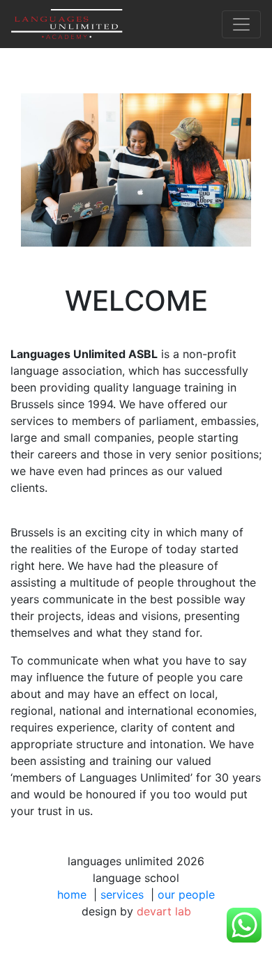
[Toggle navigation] (241, 24)
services (122, 894)
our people (186, 894)
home (71, 894)
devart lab (164, 911)
